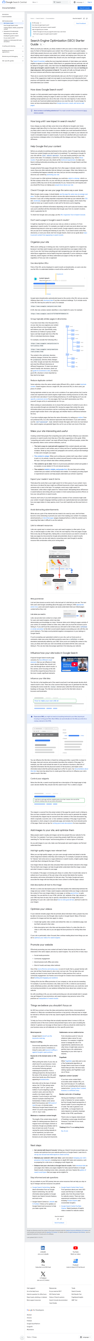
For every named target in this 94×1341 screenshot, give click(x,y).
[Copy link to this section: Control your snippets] (51, 779)
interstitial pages (48, 518)
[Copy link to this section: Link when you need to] (47, 614)
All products (30, 1329)
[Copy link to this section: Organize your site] (51, 242)
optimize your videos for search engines (47, 938)
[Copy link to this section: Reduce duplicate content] (54, 381)
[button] (12, 17)
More (34, 2)
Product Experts (72, 1200)
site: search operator (50, 155)
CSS (86, 198)
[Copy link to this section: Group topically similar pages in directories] (68, 319)
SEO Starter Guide (54, 1294)
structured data (48, 300)
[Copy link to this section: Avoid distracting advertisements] (60, 510)
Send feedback (81, 23)
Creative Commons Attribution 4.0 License (77, 1230)
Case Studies (53, 1303)
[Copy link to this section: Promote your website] (55, 945)
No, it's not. (64, 1131)
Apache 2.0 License (52, 1232)
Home (32, 18)
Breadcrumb (60, 274)
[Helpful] (84, 18)
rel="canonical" (42, 422)
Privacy (34, 1337)
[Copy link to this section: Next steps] (43, 1145)
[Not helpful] (86, 18)
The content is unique (41, 456)
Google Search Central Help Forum (72, 1187)
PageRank (68, 1061)
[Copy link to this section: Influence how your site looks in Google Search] (79, 653)
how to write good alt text (66, 900)
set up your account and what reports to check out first (51, 1154)
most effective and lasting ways (48, 969)
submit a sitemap (73, 178)
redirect (80, 417)
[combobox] (62, 2)
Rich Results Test (77, 1294)
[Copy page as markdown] (41, 44)
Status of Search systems (56, 1297)
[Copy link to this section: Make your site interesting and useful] (69, 431)
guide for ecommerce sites (41, 371)
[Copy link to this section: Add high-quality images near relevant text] (68, 851)
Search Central (20, 2)
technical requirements (68, 160)
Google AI (29, 1326)
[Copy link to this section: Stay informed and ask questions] (60, 1178)
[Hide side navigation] (22, 1338)
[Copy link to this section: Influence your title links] (52, 679)
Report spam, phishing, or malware (37, 1297)
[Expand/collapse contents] (41, 23)
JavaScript (36, 201)
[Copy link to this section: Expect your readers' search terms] (62, 479)
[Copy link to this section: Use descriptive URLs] (50, 263)
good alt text (74, 893)
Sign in (90, 2)
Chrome (29, 1318)
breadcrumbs (45, 1079)
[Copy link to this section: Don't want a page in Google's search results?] (71, 220)
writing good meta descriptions (63, 823)
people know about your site (64, 185)
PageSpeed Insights (77, 1297)
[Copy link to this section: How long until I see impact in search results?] (77, 121)
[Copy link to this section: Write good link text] (45, 599)
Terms (29, 1337)
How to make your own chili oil (46, 701)
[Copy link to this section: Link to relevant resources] (54, 526)
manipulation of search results (48, 998)
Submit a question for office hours (37, 1294)
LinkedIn (51, 1202)
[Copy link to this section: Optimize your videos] (54, 909)
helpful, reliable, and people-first (56, 469)
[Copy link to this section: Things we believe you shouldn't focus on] (73, 1006)
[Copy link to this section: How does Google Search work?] (65, 90)
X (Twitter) (35, 1204)
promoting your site (53, 175)
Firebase (29, 1320)
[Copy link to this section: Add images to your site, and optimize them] (76, 830)
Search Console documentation (58, 1300)
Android (29, 1315)
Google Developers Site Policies (76, 1232)
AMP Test (74, 1300)
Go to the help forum (33, 1291)
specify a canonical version (39, 399)
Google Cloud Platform (33, 1323)
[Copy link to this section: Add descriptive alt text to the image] (63, 885)
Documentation (8, 8)
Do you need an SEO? (55, 1291)
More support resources (34, 1300)
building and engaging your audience (46, 978)
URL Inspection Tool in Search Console (72, 215)
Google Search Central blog (41, 1187)
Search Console (85, 8)
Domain (49, 294)
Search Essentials (39, 61)
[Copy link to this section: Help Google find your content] (63, 146)
